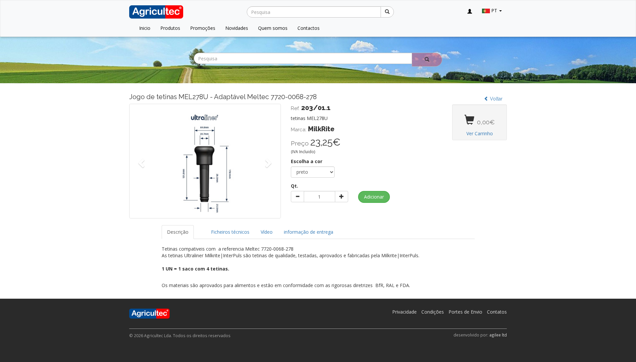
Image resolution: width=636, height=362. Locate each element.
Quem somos (273, 28)
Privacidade (404, 312)
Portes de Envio (465, 312)
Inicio (144, 28)
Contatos (497, 312)
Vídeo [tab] (267, 232)
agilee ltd (498, 334)
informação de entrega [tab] (308, 232)
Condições (432, 312)
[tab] (199, 228)
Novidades (236, 28)
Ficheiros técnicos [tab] (230, 232)
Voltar (496, 98)
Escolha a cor (306, 161)
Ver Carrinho (479, 133)
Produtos (170, 28)
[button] (140, 161)
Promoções (202, 28)
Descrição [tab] (177, 232)
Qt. (294, 186)
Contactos (308, 28)
